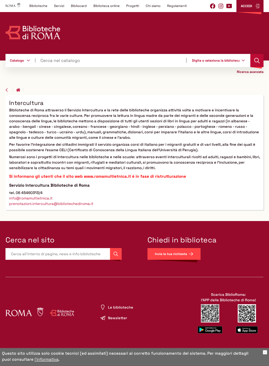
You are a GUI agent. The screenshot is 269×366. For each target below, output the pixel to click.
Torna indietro (9, 90)
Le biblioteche (120, 307)
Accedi (246, 6)
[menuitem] (38, 5)
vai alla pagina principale (19, 90)
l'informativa (47, 359)
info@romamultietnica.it (31, 198)
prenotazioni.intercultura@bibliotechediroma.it (51, 203)
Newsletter (117, 318)
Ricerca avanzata (250, 72)
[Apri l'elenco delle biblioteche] (243, 60)
